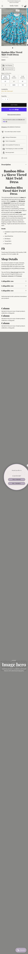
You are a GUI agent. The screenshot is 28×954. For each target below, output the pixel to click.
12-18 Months (22, 77)
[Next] (25, 2)
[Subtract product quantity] (2, 99)
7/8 (22, 85)
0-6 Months (5, 77)
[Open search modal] (22, 5)
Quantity (4, 96)
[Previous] (2, 2)
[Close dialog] (25, 465)
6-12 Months (14, 77)
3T (14, 81)
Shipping (4, 127)
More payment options (14, 114)
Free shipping (5, 268)
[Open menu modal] (2, 5)
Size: (6, 73)
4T (22, 81)
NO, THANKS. (14, 483)
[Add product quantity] (7, 99)
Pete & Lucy (4, 57)
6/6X (14, 85)
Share (5, 158)
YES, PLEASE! (14, 479)
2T (5, 81)
